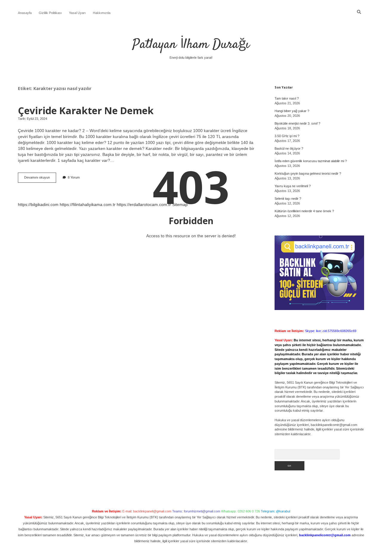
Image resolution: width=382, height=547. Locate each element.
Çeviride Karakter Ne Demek (86, 110)
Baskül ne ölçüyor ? (289, 148)
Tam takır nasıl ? (287, 98)
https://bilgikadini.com (38, 204)
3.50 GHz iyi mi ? (287, 136)
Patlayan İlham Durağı (191, 44)
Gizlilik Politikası (50, 13)
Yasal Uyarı (77, 13)
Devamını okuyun (40, 179)
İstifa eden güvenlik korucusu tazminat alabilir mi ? (311, 161)
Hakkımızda (101, 13)
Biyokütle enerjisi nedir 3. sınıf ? (297, 123)
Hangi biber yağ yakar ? (292, 111)
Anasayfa (25, 13)
